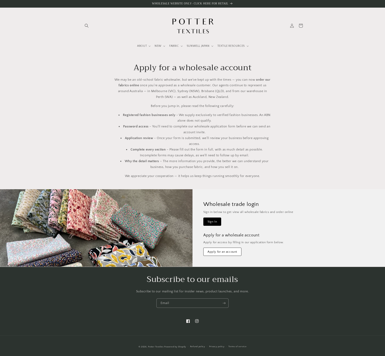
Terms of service (237, 346)
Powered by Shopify (175, 347)
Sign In (212, 221)
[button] (86, 25)
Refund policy (197, 346)
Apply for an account (222, 251)
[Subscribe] (224, 303)
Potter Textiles (156, 347)
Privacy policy (217, 346)
